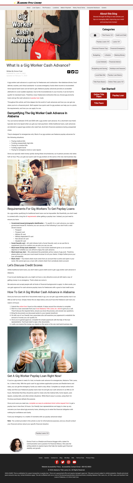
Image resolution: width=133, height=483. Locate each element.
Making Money (120, 55)
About (28, 7)
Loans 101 (116, 42)
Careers (104, 7)
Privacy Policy (90, 458)
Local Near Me (100, 75)
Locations (56, 7)
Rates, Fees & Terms (79, 7)
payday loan (35, 98)
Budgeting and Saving (99, 68)
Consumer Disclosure (93, 7)
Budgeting (96, 55)
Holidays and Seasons (117, 68)
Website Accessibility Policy (51, 467)
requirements (31, 216)
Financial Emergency (117, 48)
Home (40, 458)
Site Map (67, 458)
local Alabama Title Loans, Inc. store (48, 309)
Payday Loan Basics (115, 75)
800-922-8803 (86, 467)
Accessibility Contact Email (71, 467)
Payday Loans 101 (42, 433)
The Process (46, 7)
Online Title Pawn (99, 95)
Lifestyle (108, 55)
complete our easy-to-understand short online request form (49, 403)
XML (72, 458)
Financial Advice (115, 62)
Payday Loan (118, 95)
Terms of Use (80, 458)
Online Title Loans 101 (116, 82)
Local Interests (102, 62)
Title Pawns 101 (107, 35)
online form (23, 306)
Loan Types (36, 7)
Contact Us (54, 458)
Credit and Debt (121, 35)
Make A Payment (66, 7)
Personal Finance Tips (100, 48)
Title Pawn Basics (99, 82)
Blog (61, 458)
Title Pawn (99, 103)
